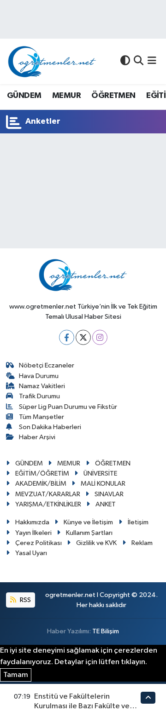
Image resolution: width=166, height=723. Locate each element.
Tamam (15, 675)
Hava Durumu (39, 376)
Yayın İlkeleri (33, 532)
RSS (24, 600)
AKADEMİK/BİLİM (40, 483)
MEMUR (66, 96)
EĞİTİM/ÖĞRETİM (42, 473)
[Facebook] (66, 337)
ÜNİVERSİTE (100, 473)
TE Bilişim (105, 631)
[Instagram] (99, 337)
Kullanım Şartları (89, 532)
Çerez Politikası (38, 542)
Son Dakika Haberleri (50, 427)
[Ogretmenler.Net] (52, 61)
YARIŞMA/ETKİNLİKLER (48, 504)
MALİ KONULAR (103, 483)
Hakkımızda (32, 522)
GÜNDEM (24, 96)
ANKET (105, 504)
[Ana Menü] (152, 61)
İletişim (138, 522)
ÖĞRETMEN (113, 96)
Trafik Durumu (39, 396)
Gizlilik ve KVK (96, 542)
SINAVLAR (109, 494)
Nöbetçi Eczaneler (46, 365)
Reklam (142, 542)
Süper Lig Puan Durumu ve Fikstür (68, 406)
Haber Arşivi (37, 437)
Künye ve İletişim (88, 522)
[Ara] (138, 61)
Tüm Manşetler (41, 416)
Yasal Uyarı (31, 553)
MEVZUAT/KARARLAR (47, 494)
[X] (83, 337)
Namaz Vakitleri (42, 386)
